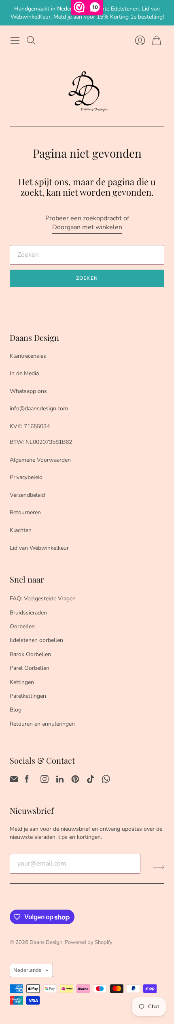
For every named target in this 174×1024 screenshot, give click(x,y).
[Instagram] (44, 781)
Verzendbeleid (27, 495)
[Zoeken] (31, 40)
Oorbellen (22, 626)
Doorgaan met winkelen (87, 227)
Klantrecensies (28, 356)
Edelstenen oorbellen (36, 640)
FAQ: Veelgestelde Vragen (43, 598)
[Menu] (14, 40)
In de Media (24, 373)
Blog (15, 710)
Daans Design (46, 942)
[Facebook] (27, 781)
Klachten (21, 530)
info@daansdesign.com (39, 408)
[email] (14, 781)
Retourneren (25, 512)
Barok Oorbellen (30, 654)
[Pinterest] (75, 781)
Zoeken (87, 278)
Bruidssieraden (28, 613)
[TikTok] (91, 781)
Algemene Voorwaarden (40, 460)
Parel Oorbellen (29, 668)
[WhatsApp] (106, 781)
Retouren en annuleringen (42, 724)
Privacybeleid (26, 477)
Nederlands (27, 970)
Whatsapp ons (28, 391)
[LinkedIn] (60, 781)
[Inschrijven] (158, 867)
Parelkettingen (28, 696)
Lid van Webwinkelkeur (39, 548)
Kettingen (22, 682)
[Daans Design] (87, 91)
